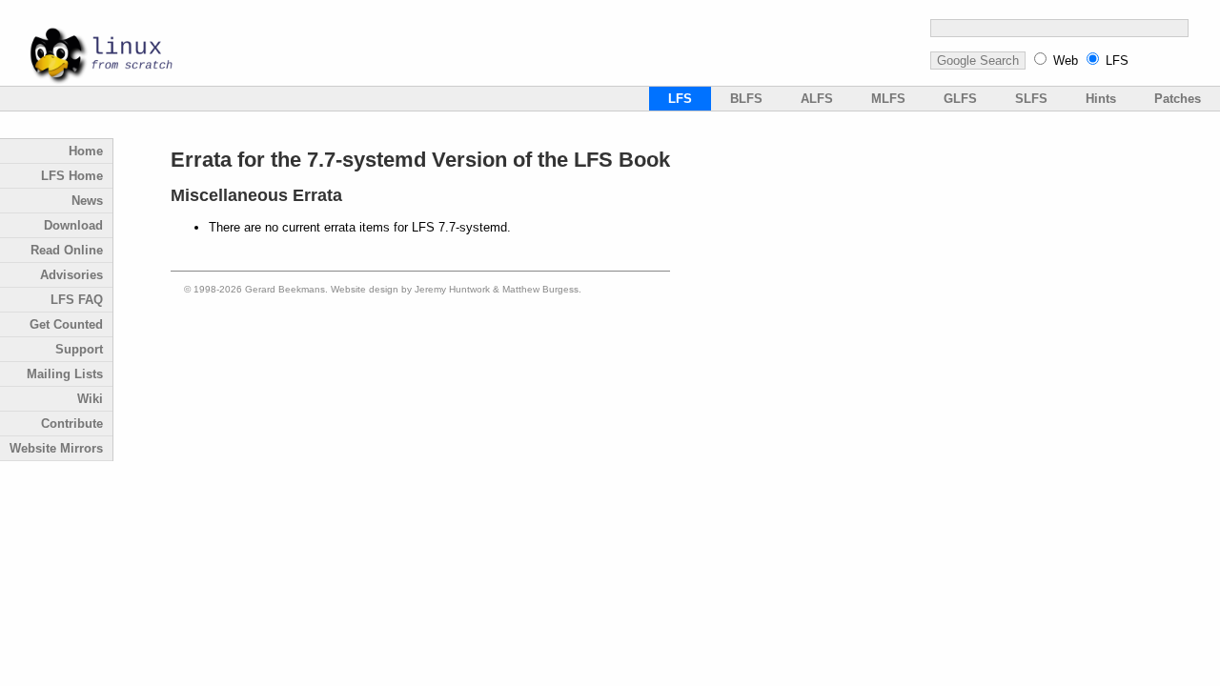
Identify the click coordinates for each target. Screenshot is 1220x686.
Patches (1177, 98)
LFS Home (72, 176)
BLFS (746, 98)
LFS (1117, 60)
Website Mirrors (56, 448)
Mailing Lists (65, 374)
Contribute (72, 423)
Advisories (71, 275)
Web (1065, 60)
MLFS (888, 98)
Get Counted (66, 324)
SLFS (1031, 98)
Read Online (66, 250)
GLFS (960, 98)
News (87, 200)
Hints (1101, 98)
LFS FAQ (77, 300)
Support (79, 349)
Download (73, 225)
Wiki (90, 399)
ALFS (817, 98)
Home (86, 151)
